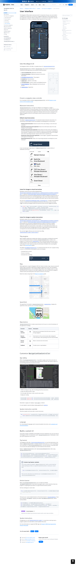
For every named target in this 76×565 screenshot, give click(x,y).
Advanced (6, 29)
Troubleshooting (10, 41)
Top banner (64, 36)
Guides (5, 12)
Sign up (70, 4)
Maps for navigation (39, 273)
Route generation (8, 17)
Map (63, 25)
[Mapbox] (6, 4)
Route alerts (7, 22)
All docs (21, 8)
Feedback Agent (7, 31)
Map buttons (65, 28)
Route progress (7, 19)
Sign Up (41, 541)
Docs (12, 4)
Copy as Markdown (67, 15)
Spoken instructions (66, 39)
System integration (8, 28)
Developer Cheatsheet (31, 540)
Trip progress (65, 24)
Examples (6, 36)
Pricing (5, 34)
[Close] (75, 1)
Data (40, 4)
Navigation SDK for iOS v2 (9, 9)
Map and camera (7, 26)
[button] (63, 4)
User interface (7, 23)
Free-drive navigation (8, 25)
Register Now (50, 1)
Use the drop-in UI (65, 19)
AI (36, 4)
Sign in (66, 4)
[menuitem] (63, 4)
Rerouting (6, 20)
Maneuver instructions (66, 23)
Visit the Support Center (30, 537)
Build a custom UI (64, 35)
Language (64, 34)
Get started (6, 14)
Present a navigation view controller (67, 21)
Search (32, 4)
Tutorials (8, 39)
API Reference (7, 38)
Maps (22, 4)
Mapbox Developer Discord (30, 539)
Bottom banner (65, 38)
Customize (66, 30)
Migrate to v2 (6, 32)
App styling (64, 31)
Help (43, 4)
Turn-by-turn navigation (9, 16)
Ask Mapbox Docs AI (29, 542)
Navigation (27, 4)
